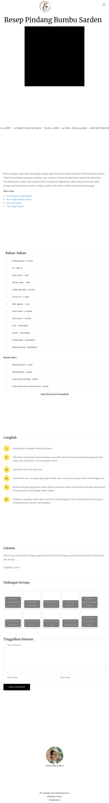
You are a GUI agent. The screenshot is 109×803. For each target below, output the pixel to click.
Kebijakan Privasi (54, 796)
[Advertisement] (54, 108)
